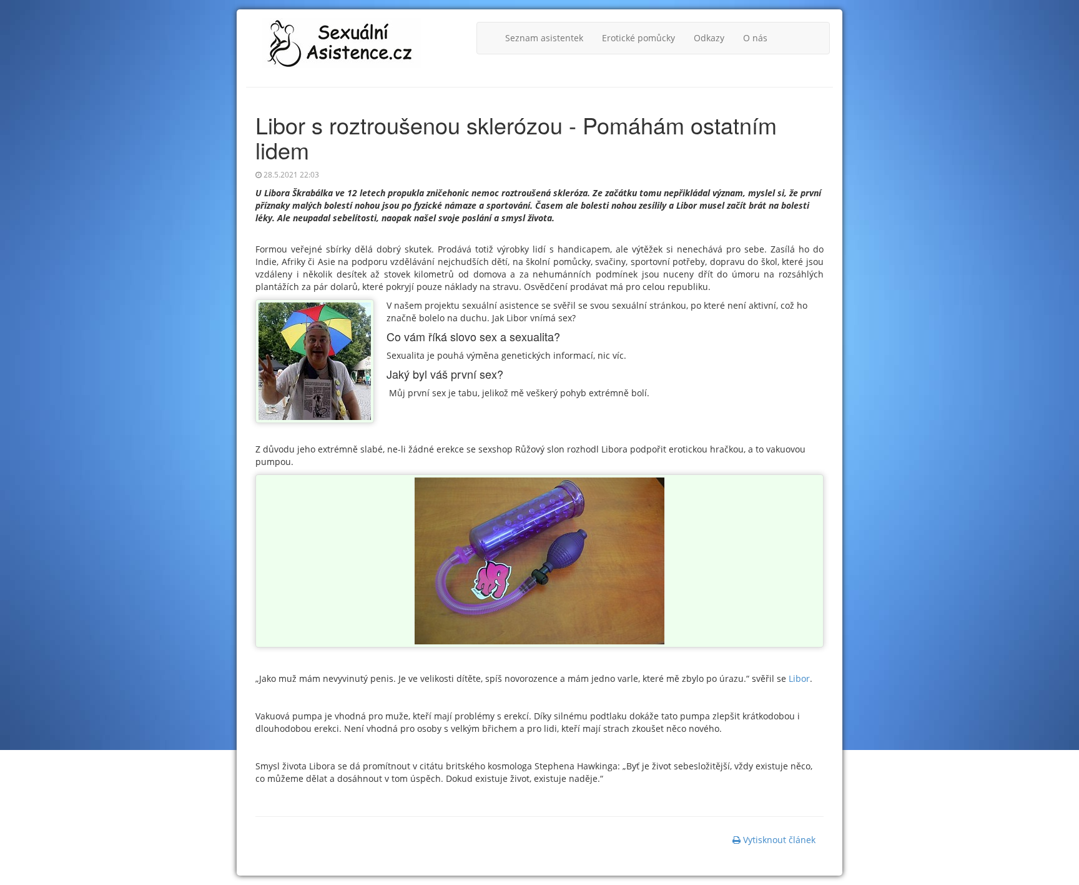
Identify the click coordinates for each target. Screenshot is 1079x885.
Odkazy (709, 38)
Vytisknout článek (778, 840)
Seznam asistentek (544, 38)
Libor (798, 678)
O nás (755, 38)
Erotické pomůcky (638, 38)
